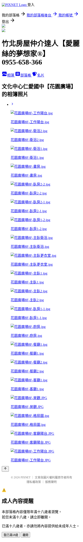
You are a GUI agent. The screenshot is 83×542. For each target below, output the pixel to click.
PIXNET (26, 477)
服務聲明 (51, 481)
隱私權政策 (34, 481)
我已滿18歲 (11, 535)
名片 (40, 75)
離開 (25, 535)
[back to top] (5, 469)
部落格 (26, 75)
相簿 (11, 75)
